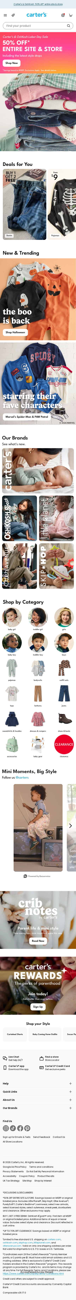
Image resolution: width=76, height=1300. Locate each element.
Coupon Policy (27, 1176)
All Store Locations (12, 1141)
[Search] (68, 26)
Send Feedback (41, 1137)
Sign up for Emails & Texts (16, 1137)
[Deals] (13, 15)
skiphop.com (26, 1242)
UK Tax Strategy (11, 1180)
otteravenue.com (12, 1245)
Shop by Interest (43, 1180)
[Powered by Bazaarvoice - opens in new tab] (37, 876)
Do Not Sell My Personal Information (45, 1171)
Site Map (27, 1180)
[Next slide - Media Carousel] (70, 825)
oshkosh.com (10, 1242)
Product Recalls (45, 1176)
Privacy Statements (13, 1171)
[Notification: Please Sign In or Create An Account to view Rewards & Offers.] (63, 15)
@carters (22, 777)
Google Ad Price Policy (15, 1166)
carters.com (54, 1239)
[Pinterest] (27, 1128)
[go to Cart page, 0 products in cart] (71, 15)
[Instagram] (6, 1128)
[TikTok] (13, 1128)
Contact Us (59, 1137)
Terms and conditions (41, 1166)
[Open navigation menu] (5, 15)
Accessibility (9, 1176)
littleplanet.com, (42, 1242)
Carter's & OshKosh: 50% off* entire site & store (38, 4)
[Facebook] (20, 1128)
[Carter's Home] (38, 14)
